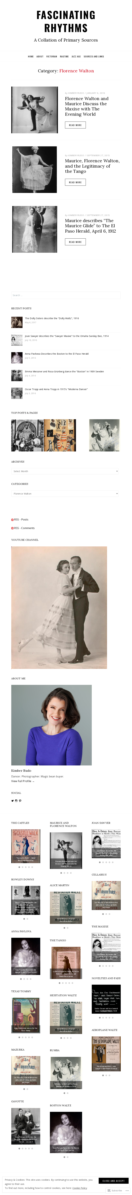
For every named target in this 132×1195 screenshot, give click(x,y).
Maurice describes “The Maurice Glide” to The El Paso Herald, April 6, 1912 (90, 226)
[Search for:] (66, 295)
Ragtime (64, 56)
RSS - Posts (21, 519)
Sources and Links (94, 56)
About (40, 56)
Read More (75, 125)
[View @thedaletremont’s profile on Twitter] (12, 800)
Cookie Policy (79, 1188)
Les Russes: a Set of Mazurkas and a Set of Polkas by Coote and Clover (26, 1079)
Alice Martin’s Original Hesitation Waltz (66, 919)
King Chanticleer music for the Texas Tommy (25, 1029)
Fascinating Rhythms (66, 21)
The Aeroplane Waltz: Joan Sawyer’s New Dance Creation (106, 1067)
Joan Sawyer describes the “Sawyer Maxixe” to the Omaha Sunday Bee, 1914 (67, 336)
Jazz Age (76, 56)
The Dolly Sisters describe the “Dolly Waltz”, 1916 (52, 318)
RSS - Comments (24, 528)
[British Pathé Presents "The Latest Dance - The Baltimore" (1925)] (27, 435)
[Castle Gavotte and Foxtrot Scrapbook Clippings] (60, 435)
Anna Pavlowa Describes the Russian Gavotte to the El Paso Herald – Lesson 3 (25, 1139)
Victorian (51, 56)
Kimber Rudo (76, 93)
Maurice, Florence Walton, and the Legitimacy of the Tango (92, 166)
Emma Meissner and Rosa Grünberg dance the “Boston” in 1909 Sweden (64, 371)
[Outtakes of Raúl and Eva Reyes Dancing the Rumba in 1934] (105, 435)
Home (31, 56)
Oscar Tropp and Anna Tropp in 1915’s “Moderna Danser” (56, 389)
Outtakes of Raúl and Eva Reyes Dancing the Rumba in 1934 (66, 1085)
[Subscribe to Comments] (12, 528)
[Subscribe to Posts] (12, 519)
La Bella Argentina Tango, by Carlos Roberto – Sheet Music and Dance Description (66, 973)
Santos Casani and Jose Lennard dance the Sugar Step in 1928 (106, 1009)
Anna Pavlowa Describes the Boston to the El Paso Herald (57, 353)
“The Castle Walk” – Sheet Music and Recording (26, 859)
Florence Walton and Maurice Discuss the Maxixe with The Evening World (86, 106)
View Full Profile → (23, 781)
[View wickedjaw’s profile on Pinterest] (20, 800)
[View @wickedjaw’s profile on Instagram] (16, 800)
